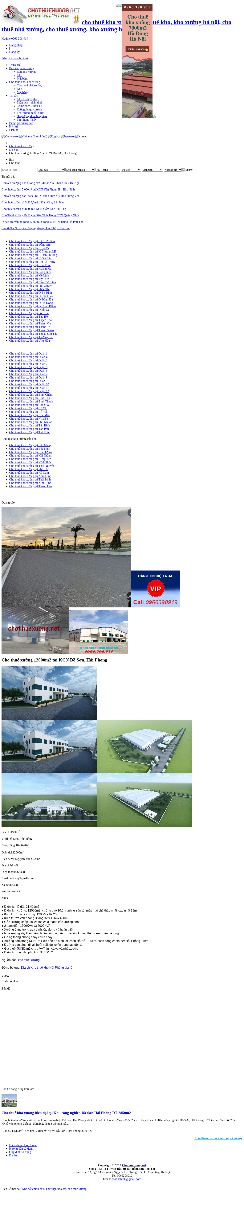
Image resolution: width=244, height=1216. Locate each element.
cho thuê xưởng (29, 960)
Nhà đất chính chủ (33, 1189)
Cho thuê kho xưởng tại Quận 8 (28, 377)
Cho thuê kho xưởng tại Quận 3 (28, 360)
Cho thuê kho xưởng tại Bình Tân (29, 398)
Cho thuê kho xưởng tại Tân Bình (29, 425)
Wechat (6, 891)
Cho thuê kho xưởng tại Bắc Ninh (29, 448)
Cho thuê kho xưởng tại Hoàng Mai (30, 268)
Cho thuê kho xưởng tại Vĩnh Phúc (30, 462)
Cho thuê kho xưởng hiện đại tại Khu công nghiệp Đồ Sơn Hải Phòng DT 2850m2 (66, 1113)
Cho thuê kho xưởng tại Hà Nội (21, 234)
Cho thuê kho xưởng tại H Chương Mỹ (32, 251)
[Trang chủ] (9, 142)
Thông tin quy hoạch (29, 109)
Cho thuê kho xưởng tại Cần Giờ (29, 404)
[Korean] (81, 136)
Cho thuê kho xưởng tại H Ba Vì (29, 248)
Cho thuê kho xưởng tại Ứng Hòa (29, 340)
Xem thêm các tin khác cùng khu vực (218, 1138)
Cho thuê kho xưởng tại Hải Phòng (30, 455)
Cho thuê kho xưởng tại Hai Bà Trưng (32, 261)
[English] (54, 136)
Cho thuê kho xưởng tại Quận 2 (28, 363)
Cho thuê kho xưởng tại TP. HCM (22, 347)
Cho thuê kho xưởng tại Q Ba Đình (30, 292)
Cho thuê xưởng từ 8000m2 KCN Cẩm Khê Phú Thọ (34, 208)
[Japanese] (68, 136)
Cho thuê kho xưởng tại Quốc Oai (29, 309)
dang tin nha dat (17, 494)
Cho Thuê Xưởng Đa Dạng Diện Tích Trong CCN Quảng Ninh (40, 215)
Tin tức (13, 95)
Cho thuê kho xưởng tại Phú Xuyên (30, 285)
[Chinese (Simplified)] (33, 136)
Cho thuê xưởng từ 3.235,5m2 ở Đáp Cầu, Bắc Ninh (33, 202)
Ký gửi (13, 126)
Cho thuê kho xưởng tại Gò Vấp (28, 411)
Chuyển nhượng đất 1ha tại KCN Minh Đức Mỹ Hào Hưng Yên (40, 196)
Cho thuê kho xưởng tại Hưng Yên (30, 459)
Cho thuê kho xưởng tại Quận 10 (29, 384)
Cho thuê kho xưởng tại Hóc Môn (29, 415)
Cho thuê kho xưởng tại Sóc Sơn (29, 313)
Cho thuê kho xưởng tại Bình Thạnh (31, 401)
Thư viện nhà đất (56, 1189)
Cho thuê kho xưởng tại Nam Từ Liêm (32, 282)
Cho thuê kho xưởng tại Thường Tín (31, 337)
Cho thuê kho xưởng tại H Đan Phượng (33, 255)
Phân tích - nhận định (30, 102)
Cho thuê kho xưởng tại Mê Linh (29, 275)
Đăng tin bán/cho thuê (15, 58)
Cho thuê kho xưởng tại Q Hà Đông (31, 302)
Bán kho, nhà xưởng (21, 68)
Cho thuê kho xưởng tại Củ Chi (28, 408)
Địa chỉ (6, 865)
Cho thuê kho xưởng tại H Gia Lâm (30, 258)
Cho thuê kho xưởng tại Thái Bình (30, 479)
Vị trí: (5, 838)
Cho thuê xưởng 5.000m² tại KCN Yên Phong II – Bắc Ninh (38, 189)
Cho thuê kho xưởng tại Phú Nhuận (30, 422)
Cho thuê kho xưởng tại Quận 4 (28, 357)
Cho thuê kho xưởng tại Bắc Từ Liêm (32, 241)
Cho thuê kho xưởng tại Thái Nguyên (32, 465)
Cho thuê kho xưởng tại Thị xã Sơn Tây (33, 333)
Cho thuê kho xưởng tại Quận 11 (29, 387)
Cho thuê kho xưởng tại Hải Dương (30, 452)
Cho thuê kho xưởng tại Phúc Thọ (29, 289)
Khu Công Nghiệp (28, 99)
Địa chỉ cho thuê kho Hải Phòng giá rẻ (46, 967)
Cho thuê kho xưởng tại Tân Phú (29, 428)
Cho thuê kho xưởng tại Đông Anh (30, 244)
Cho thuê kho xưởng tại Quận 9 (28, 380)
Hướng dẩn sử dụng (21, 1148)
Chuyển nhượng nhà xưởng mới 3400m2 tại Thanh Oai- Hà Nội (40, 183)
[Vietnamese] (10, 136)
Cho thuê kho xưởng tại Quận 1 (28, 353)
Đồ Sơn (13, 149)
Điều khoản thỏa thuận (23, 1145)
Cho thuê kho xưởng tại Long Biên (30, 272)
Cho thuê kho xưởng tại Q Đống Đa (31, 299)
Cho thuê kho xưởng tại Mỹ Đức (29, 278)
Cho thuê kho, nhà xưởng (24, 82)
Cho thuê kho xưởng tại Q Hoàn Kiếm (32, 306)
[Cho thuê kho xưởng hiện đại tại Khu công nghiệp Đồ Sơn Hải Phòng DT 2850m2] (9, 1106)
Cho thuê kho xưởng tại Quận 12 (29, 391)
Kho (19, 75)
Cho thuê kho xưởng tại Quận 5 (28, 367)
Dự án (13, 1155)
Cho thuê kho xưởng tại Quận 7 (28, 374)
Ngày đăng (8, 845)
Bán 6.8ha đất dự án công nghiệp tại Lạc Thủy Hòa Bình (36, 228)
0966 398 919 (15, 38)
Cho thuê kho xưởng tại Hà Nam (29, 472)
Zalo (4, 884)
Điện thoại (8, 871)
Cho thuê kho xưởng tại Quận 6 (28, 370)
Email (5, 878)
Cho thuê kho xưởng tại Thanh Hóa (30, 486)
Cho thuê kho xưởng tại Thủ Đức (29, 432)
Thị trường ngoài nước (30, 112)
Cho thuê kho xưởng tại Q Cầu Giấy (31, 296)
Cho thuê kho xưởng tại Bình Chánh (31, 394)
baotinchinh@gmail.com (126, 1179)
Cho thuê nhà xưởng (29, 85)
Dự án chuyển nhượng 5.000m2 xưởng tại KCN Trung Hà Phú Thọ (42, 221)
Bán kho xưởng (26, 71)
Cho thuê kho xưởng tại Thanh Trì (30, 326)
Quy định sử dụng (20, 1152)
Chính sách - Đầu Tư (29, 106)
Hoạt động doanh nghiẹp (32, 116)
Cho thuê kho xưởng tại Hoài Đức (30, 265)
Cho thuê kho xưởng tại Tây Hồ (28, 316)
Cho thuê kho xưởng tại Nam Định (30, 476)
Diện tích (7, 852)
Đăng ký (14, 51)
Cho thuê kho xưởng (21, 146)
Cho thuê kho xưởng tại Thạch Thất (30, 320)
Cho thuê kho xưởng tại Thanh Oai (30, 323)
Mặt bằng (22, 78)
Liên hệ (13, 129)
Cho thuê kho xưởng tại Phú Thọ (29, 469)
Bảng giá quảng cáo (21, 123)
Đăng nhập (15, 45)
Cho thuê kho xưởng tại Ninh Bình (30, 482)
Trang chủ (15, 64)
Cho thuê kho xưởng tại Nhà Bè (28, 418)
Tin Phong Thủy (27, 119)
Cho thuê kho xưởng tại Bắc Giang (30, 445)
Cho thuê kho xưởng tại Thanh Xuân (31, 330)
